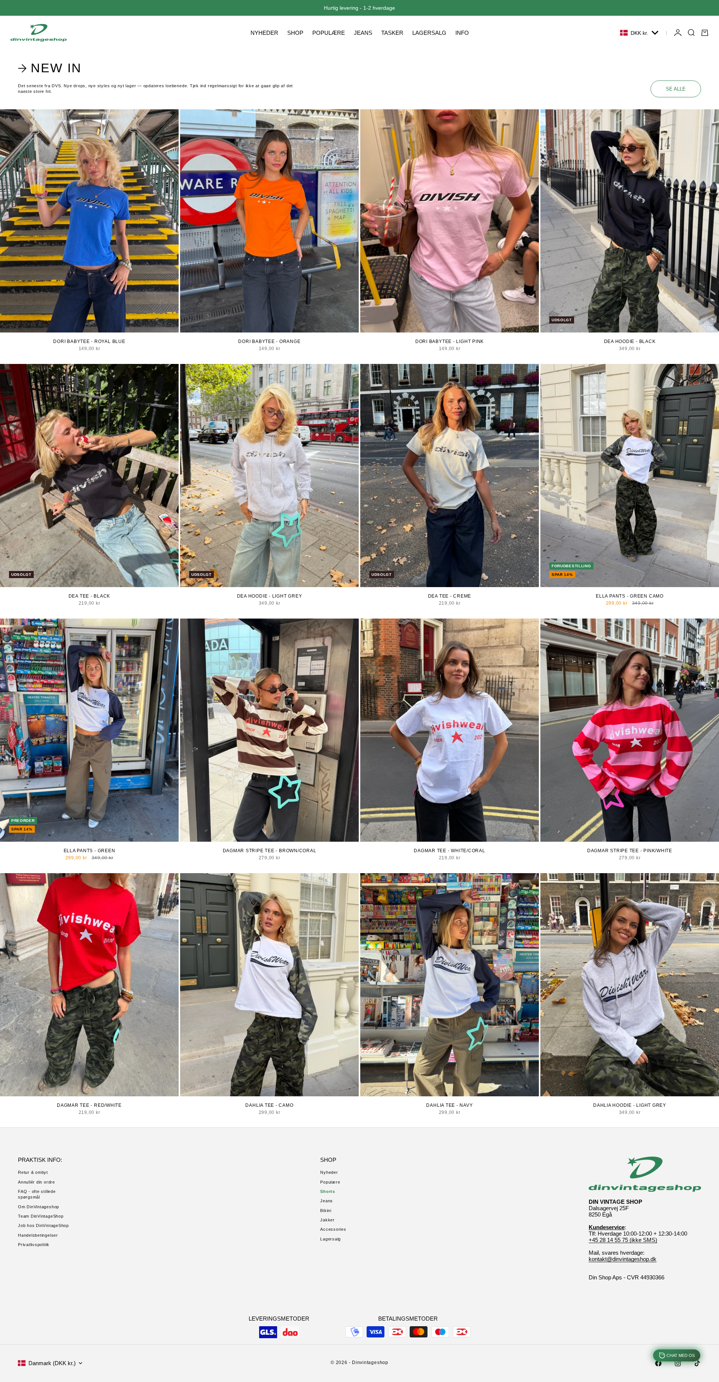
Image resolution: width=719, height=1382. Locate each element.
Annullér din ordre (36, 1182)
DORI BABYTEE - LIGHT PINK (449, 341)
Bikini (325, 1210)
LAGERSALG (429, 33)
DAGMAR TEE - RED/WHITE (89, 1105)
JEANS (363, 33)
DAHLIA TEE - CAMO (269, 1105)
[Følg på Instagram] (678, 1363)
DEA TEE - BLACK (89, 596)
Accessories (333, 1229)
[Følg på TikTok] (697, 1363)
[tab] (51, 68)
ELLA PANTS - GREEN (89, 850)
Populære (330, 1182)
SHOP (295, 33)
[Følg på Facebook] (658, 1363)
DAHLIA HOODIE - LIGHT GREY (629, 1105)
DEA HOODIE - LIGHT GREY (269, 596)
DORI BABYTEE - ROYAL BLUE (89, 341)
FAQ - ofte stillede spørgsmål (37, 1194)
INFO (462, 33)
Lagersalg (330, 1239)
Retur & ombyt (33, 1172)
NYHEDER (264, 33)
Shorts (327, 1191)
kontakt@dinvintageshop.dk (622, 1259)
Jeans (326, 1201)
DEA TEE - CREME (449, 596)
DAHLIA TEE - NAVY (449, 1105)
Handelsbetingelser (38, 1235)
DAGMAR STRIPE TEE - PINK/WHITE (629, 850)
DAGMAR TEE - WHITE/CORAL (449, 850)
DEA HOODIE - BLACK (630, 341)
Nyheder (329, 1172)
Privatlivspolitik (33, 1244)
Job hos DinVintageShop (43, 1225)
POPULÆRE (328, 33)
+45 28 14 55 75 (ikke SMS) (623, 1240)
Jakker (327, 1220)
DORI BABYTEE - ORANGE (269, 341)
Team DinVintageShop (41, 1216)
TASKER (392, 33)
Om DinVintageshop (38, 1207)
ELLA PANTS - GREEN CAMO (630, 596)
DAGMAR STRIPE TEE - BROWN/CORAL (269, 850)
